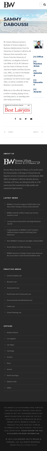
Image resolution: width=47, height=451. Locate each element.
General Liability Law (14, 276)
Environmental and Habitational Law (19, 300)
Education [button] (38, 83)
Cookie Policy (30, 445)
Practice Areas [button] (38, 65)
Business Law (12, 282)
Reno (9, 363)
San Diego (10, 351)
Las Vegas (10, 345)
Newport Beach (12, 332)
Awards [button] (37, 92)
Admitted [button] (38, 74)
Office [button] (40, 57)
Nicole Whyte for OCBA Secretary (19, 247)
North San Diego (13, 375)
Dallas (9, 388)
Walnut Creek (12, 381)
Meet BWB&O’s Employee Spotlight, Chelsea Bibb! (25, 241)
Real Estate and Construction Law (19, 294)
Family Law (11, 306)
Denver (9, 369)
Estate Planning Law (14, 312)
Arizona (9, 357)
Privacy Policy (16, 445)
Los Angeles (11, 338)
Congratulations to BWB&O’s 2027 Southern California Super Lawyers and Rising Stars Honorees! (22, 232)
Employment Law (13, 288)
